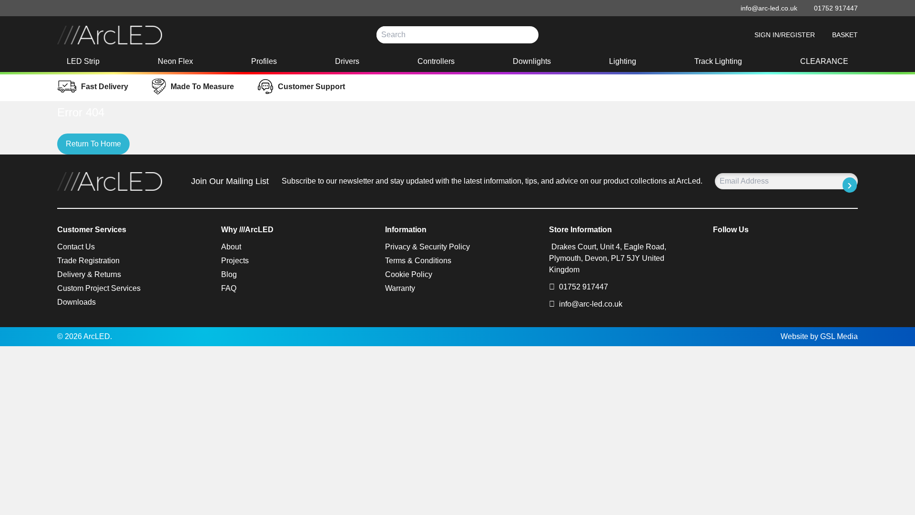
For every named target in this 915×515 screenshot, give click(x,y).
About (231, 247)
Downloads (76, 302)
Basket (845, 35)
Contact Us (76, 247)
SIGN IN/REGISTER (784, 35)
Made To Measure (202, 86)
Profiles (264, 61)
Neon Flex (175, 61)
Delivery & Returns (89, 274)
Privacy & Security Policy (427, 247)
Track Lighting (718, 61)
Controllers (436, 61)
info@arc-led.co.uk (590, 304)
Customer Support (311, 86)
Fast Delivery (104, 86)
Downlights (532, 61)
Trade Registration (88, 261)
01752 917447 (582, 287)
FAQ (228, 288)
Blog (229, 274)
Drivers (347, 61)
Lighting (622, 61)
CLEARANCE (824, 61)
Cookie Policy (408, 274)
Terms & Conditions (418, 261)
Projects (235, 261)
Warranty (400, 288)
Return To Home (93, 144)
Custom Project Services (99, 288)
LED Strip (83, 61)
